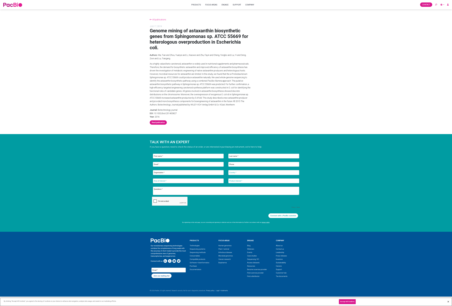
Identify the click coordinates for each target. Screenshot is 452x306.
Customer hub (281, 273)
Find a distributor (253, 276)
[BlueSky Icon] (178, 261)
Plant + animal (223, 249)
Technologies (195, 246)
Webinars (250, 249)
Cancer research (224, 259)
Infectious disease (225, 252)
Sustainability (281, 263)
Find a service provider (255, 273)
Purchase (193, 266)
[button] (436, 4)
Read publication (158, 122)
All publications (159, 19)
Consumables (195, 256)
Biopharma (222, 263)
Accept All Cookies (347, 301)
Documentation (195, 269)
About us (279, 246)
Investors (279, 259)
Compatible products (197, 259)
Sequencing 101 (253, 259)
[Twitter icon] (170, 261)
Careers (279, 266)
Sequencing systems (197, 249)
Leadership (280, 252)
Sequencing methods (198, 252)
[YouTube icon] (174, 261)
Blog (248, 246)
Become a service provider (257, 269)
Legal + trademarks (222, 290)
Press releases (281, 256)
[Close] (448, 301)
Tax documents (281, 276)
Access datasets (253, 263)
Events (249, 252)
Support (279, 269)
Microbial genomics (225, 256)
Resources (251, 266)
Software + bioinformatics (199, 263)
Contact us (280, 249)
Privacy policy (210, 290)
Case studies (252, 256)
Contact (426, 5)
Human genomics (225, 246)
